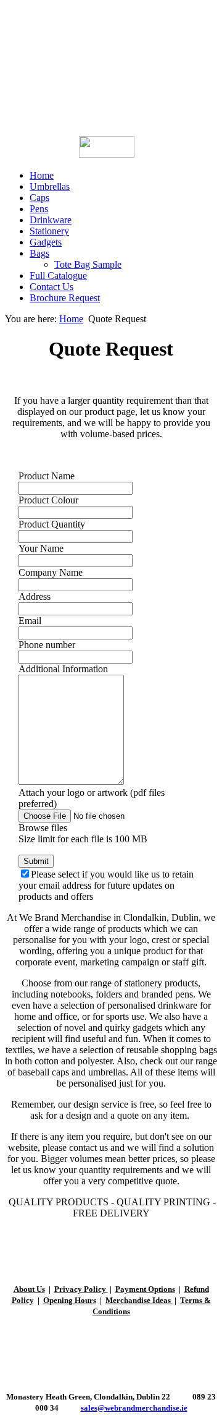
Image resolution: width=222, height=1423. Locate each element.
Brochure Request (65, 298)
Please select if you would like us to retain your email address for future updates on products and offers (106, 885)
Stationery (49, 231)
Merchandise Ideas (139, 1300)
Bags (39, 253)
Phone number (46, 644)
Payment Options (145, 1289)
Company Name (50, 572)
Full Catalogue (58, 275)
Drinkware (51, 220)
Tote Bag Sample (87, 264)
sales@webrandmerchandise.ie (134, 1407)
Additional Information (63, 669)
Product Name (46, 476)
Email (29, 620)
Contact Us (51, 286)
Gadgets (46, 242)
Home (42, 175)
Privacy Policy (81, 1289)
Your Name (41, 548)
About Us (29, 1289)
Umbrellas (50, 186)
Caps (39, 197)
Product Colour (48, 500)
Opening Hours (69, 1300)
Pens (39, 208)
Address (34, 596)
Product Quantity (51, 524)
